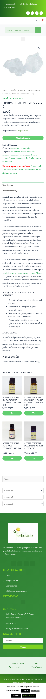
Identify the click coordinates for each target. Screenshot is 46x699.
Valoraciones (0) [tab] (9, 190)
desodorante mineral (17, 155)
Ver (12, 413)
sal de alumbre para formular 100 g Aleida (23, 273)
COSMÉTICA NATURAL (18, 90)
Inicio (4, 90)
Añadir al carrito (23, 137)
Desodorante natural (33, 169)
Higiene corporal (9, 172)
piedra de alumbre (30, 158)
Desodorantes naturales (12, 98)
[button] (23, 39)
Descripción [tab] (7, 185)
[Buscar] (38, 30)
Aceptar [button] (25, 691)
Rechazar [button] (16, 696)
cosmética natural (15, 169)
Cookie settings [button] (28, 696)
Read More (35, 690)
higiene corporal (15, 158)
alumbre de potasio (18, 151)
